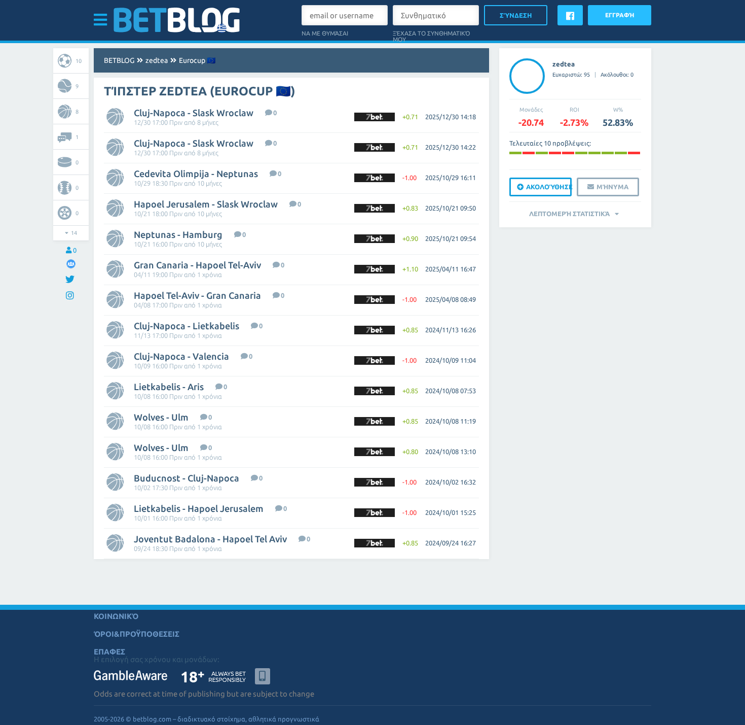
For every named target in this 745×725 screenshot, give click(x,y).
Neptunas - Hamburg (178, 234)
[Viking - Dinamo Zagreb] (594, 153)
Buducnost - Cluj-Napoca (186, 478)
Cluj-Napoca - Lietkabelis (186, 326)
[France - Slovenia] (542, 153)
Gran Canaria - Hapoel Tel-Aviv (197, 265)
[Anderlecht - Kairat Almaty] (529, 153)
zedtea (156, 60)
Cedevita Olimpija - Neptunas (196, 173)
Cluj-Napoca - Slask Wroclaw (193, 113)
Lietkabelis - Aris (169, 387)
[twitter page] (71, 279)
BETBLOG (119, 60)
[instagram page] (71, 296)
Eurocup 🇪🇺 (197, 60)
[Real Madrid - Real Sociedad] (568, 153)
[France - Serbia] (621, 153)
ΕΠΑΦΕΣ (109, 651)
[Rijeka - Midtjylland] (515, 153)
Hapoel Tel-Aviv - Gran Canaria (197, 295)
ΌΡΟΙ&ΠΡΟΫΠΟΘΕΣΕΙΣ (136, 634)
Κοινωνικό (116, 616)
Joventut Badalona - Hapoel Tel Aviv (210, 539)
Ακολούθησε (549, 186)
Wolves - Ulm (161, 417)
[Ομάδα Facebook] (71, 263)
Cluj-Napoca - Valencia (181, 356)
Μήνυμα (612, 186)
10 (79, 61)
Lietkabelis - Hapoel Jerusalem (199, 508)
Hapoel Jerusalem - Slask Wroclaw (206, 204)
